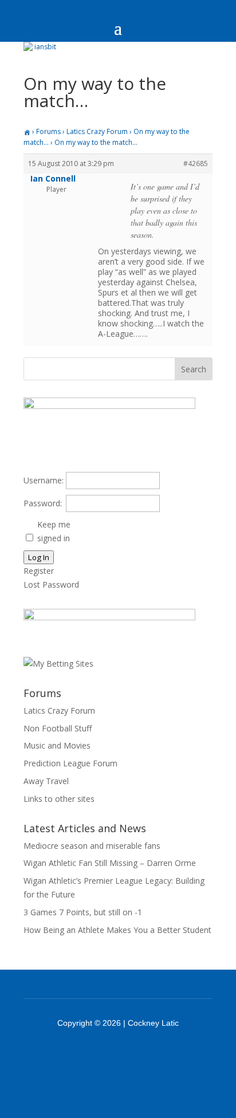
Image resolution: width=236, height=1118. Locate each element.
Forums (48, 131)
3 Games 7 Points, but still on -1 (82, 912)
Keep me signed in (53, 531)
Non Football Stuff (57, 728)
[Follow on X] (132, 1055)
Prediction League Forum (70, 763)
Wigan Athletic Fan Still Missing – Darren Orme (109, 862)
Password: (42, 503)
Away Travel (46, 780)
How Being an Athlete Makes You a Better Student (117, 929)
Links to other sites (59, 798)
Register (38, 570)
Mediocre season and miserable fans (91, 845)
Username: (43, 480)
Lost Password (51, 584)
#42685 (195, 163)
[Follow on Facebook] (103, 1055)
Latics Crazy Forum (97, 131)
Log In (38, 557)
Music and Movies (57, 745)
